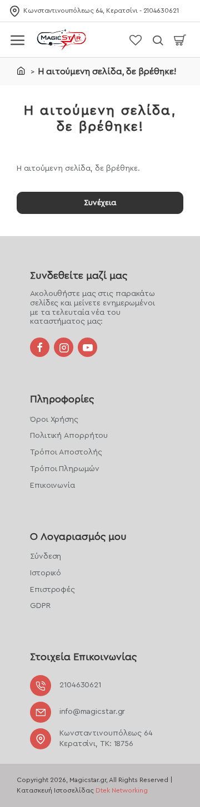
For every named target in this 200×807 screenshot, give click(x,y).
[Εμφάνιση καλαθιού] (180, 39)
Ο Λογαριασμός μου (78, 537)
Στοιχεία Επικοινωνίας (83, 657)
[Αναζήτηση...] (158, 39)
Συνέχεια (100, 203)
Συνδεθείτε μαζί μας (78, 275)
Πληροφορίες (62, 399)
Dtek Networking (122, 790)
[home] (21, 70)
